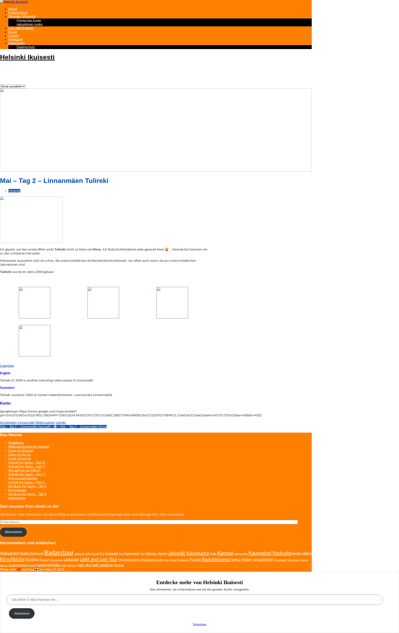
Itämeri (162, 553)
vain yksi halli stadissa (95, 565)
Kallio (213, 554)
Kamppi (225, 553)
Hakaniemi (131, 553)
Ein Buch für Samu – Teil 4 (27, 486)
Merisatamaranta (152, 560)
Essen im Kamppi (20, 450)
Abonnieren (13, 532)
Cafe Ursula (92, 554)
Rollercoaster (45, 422)
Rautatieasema (216, 559)
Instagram (15, 39)
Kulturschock (17, 13)
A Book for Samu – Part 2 (26, 474)
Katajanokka (241, 554)
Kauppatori (260, 553)
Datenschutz (26, 47)
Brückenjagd (17, 490)
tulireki (60, 422)
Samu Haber (241, 560)
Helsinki (14, 190)
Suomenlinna (18, 565)
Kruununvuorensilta (22, 478)
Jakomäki (177, 553)
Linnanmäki (26, 422)
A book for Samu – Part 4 (26, 462)
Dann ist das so (19, 454)
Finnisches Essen (29, 20)
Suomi (32, 565)
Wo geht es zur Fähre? (24, 470)
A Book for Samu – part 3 (26, 466)
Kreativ (13, 35)
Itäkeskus (152, 553)
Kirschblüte (12, 559)
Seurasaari (281, 560)
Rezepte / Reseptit (22, 16)
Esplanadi (111, 553)
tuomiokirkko (48, 565)
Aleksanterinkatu (15, 553)
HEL (142, 554)
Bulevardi (79, 554)
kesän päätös (302, 553)
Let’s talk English (20, 28)
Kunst (12, 32)
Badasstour (59, 553)
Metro (166, 560)
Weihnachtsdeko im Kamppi (28, 446)
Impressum (16, 43)
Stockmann (293, 560)
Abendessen (17, 498)
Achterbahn (8, 422)
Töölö (63, 565)
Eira (102, 553)
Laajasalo (71, 560)
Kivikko (32, 560)
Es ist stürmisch (19, 458)
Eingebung (15, 442)
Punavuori (183, 560)
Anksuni (36, 553)
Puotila (195, 560)
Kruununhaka (56, 560)
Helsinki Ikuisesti (27, 57)
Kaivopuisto (197, 553)
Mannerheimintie (129, 560)
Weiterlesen (199, 624)
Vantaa (118, 565)
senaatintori (263, 560)
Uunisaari (71, 565)
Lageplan (7, 366)
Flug (121, 554)
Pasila (173, 560)
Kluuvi (44, 559)
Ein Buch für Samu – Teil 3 (27, 494)
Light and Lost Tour (98, 559)
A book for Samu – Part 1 (26, 482)
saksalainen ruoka (29, 24)
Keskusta (281, 553)
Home (12, 9)
